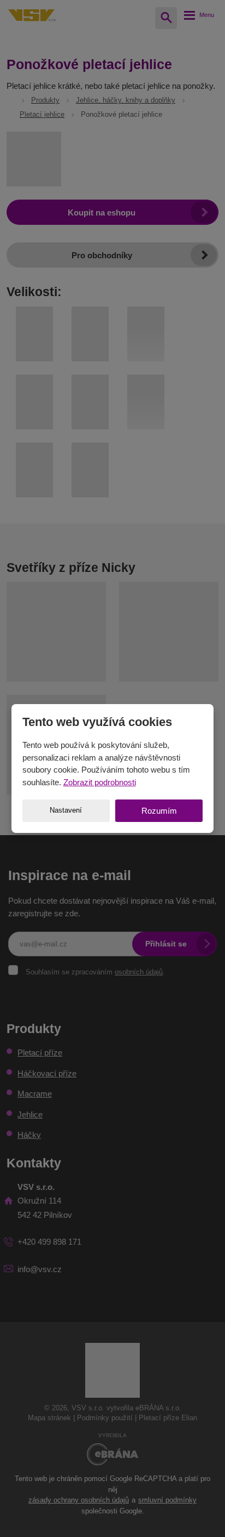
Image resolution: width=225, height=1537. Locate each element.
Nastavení (66, 810)
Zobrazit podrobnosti (99, 782)
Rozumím (159, 810)
